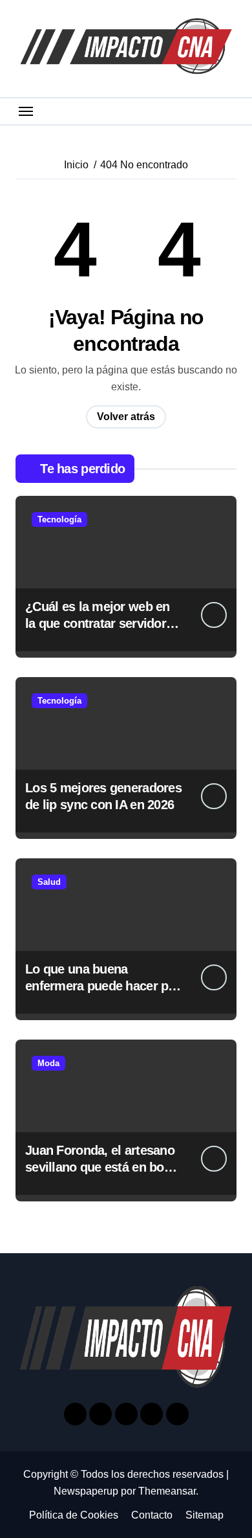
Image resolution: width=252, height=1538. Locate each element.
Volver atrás (126, 416)
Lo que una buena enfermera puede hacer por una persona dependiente (102, 986)
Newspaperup (86, 1491)
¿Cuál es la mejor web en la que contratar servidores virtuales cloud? (102, 623)
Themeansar (167, 1491)
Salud (49, 882)
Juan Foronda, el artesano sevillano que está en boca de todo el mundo (101, 1167)
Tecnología (59, 519)
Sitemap (204, 1515)
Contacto (152, 1515)
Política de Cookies (73, 1515)
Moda (48, 1063)
